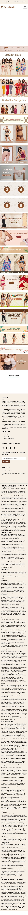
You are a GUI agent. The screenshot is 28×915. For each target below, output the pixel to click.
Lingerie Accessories (7, 732)
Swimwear (4, 823)
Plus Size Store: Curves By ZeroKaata (12, 890)
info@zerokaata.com (10, 481)
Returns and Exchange (9, 449)
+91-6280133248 (9, 484)
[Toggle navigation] (25, 7)
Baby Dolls (4, 661)
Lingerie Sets (5, 629)
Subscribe (6, 472)
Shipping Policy (7, 447)
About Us (6, 445)
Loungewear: (5, 853)
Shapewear (4, 591)
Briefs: (3, 694)
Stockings (4, 777)
